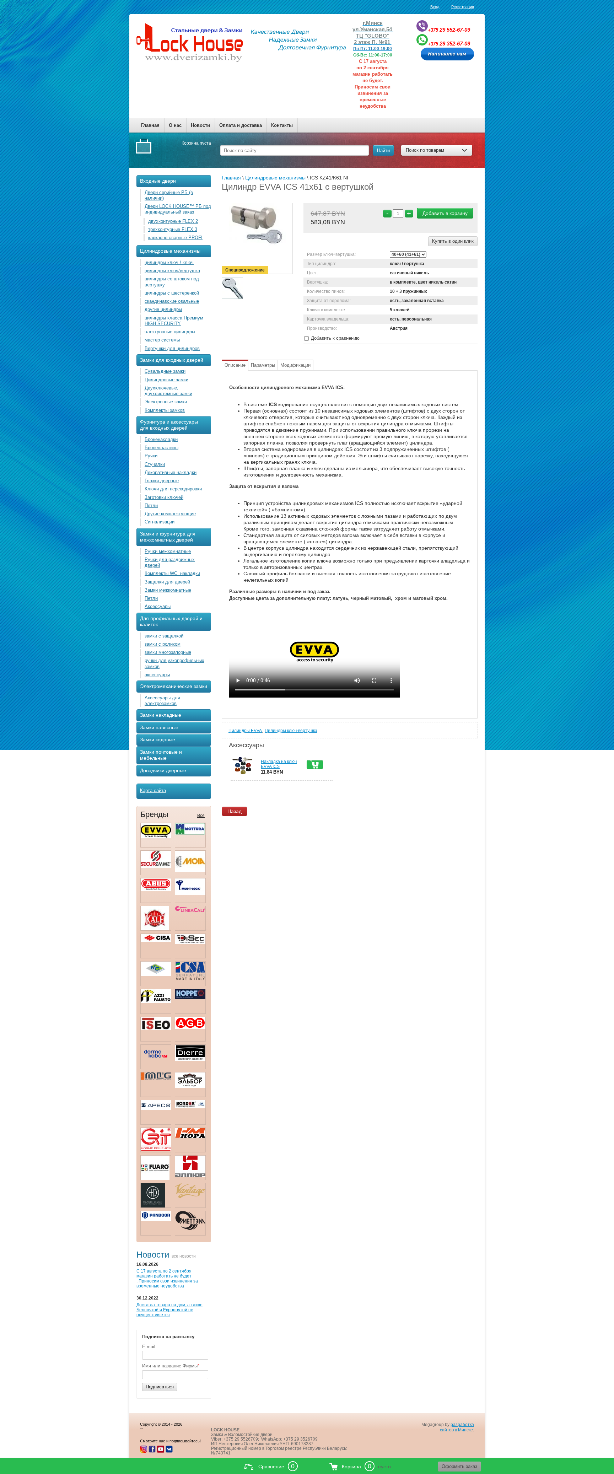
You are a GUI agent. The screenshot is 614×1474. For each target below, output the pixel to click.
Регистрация (462, 7)
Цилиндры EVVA (245, 730)
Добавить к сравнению (334, 338)
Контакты (282, 125)
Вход (434, 7)
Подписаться (160, 1386)
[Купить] (315, 764)
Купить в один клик (453, 241)
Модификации (295, 365)
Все (201, 815)
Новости (200, 125)
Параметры (263, 365)
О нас (175, 125)
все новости (184, 1256)
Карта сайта (153, 790)
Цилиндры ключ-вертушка (291, 730)
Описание (235, 365)
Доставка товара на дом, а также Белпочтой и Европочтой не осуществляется (169, 1309)
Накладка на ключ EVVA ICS (279, 764)
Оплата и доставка (240, 125)
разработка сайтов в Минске (457, 1427)
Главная (150, 125)
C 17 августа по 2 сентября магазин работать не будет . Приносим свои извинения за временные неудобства (167, 1279)
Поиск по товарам (425, 150)
